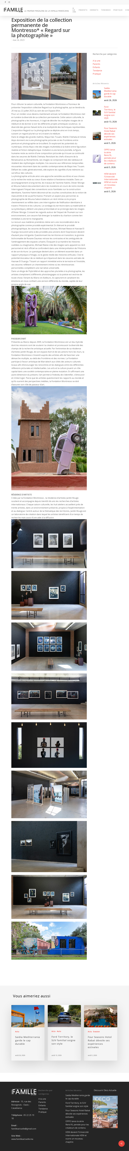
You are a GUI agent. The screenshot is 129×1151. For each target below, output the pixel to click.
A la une (96, 60)
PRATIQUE (118, 10)
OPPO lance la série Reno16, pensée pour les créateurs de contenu (77, 1124)
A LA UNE (74, 10)
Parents (96, 64)
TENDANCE (106, 10)
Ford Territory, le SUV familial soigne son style (77, 1104)
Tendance (97, 70)
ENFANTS (94, 10)
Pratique (97, 73)
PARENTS (83, 10)
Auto (59, 1031)
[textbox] (49, 507)
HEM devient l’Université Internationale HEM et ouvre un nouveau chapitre (77, 1137)
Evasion (96, 1031)
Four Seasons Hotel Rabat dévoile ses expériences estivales (78, 1113)
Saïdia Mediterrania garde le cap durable (78, 1097)
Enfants (96, 67)
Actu (17, 1031)
